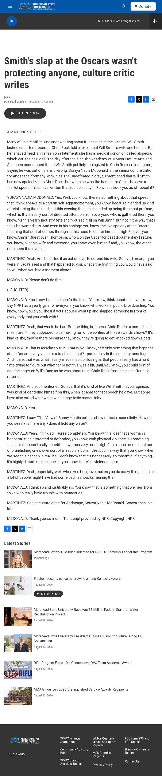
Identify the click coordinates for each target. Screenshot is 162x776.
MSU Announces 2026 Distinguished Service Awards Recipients (81, 689)
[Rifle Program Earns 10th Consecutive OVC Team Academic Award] (18, 670)
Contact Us (132, 761)
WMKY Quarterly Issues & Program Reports (104, 742)
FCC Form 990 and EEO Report (137, 740)
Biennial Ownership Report (138, 751)
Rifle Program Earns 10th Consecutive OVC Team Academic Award (82, 663)
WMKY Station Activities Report (71, 762)
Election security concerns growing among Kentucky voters (77, 579)
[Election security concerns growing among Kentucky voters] (18, 585)
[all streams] (156, 21)
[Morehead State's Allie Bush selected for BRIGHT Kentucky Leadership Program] (18, 559)
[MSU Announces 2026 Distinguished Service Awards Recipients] (18, 696)
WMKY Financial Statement (70, 740)
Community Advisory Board (74, 751)
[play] (11, 21)
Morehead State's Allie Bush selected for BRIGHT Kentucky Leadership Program (93, 552)
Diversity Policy (103, 765)
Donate (144, 6)
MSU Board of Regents (102, 754)
